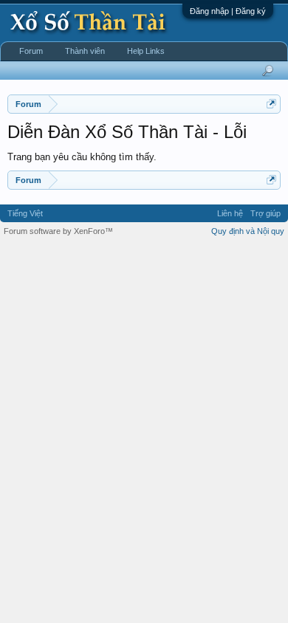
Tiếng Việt (25, 213)
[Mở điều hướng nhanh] (271, 104)
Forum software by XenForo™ (58, 231)
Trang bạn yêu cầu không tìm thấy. (82, 156)
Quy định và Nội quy (247, 231)
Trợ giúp (265, 213)
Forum (31, 51)
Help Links (146, 51)
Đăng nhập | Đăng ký (228, 11)
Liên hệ (230, 213)
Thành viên (85, 51)
